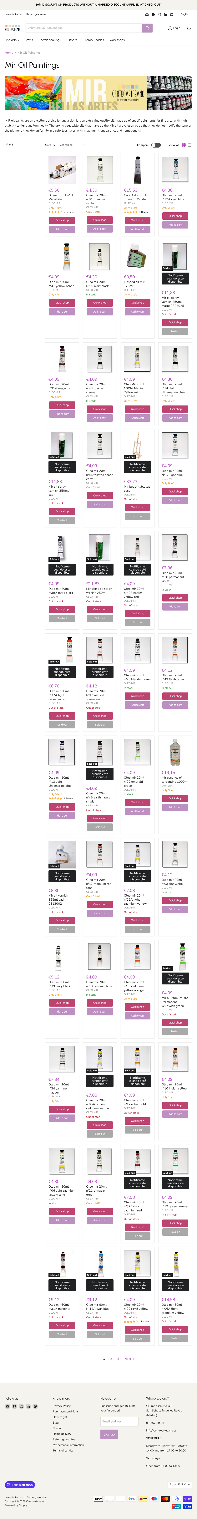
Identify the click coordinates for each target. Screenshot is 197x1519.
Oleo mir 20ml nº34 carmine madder (58, 1088)
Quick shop (62, 220)
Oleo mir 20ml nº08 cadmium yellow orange (134, 986)
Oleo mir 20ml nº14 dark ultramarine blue (173, 388)
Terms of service (63, 1450)
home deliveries (14, 14)
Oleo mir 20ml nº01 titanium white (96, 199)
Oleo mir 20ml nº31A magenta (59, 386)
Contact (58, 1428)
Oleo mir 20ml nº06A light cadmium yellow (135, 899)
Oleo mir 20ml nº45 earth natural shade (98, 797)
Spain (178, 1484)
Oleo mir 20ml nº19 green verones (175, 1204)
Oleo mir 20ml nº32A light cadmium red (58, 695)
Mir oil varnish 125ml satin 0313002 (58, 899)
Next (128, 1359)
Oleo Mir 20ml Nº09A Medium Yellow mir (134, 388)
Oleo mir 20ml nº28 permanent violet (173, 577)
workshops (117, 40)
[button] (175, 28)
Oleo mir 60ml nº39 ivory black (59, 984)
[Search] (147, 28)
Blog (56, 1423)
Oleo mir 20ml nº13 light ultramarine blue (60, 782)
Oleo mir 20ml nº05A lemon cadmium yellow (97, 1104)
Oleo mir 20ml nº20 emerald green (134, 782)
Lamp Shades (94, 40)
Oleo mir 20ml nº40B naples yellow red (134, 593)
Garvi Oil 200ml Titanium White (135, 197)
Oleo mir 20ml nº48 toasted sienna (96, 388)
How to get (60, 1417)
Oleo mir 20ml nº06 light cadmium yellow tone (61, 1191)
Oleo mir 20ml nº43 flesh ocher (173, 677)
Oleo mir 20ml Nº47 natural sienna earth (96, 695)
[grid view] (184, 145)
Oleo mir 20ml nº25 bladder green (137, 677)
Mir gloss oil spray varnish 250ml (99, 591)
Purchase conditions (65, 1411)
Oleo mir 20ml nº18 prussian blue (99, 984)
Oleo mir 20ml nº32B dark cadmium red (134, 1206)
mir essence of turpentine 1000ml (175, 780)
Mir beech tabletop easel (137, 489)
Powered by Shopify (16, 1505)
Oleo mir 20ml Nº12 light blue (172, 473)
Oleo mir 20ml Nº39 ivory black (97, 284)
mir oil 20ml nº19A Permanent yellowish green (175, 1002)
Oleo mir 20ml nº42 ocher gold (135, 1102)
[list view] (189, 145)
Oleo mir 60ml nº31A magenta (59, 1307)
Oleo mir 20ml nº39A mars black (60, 591)
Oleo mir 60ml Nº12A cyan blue (97, 1307)
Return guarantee (36, 14)
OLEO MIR (54, 203)
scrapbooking (50, 40)
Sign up (109, 1434)
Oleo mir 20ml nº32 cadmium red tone (98, 884)
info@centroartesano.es (161, 1430)
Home (9, 52)
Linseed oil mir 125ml (134, 284)
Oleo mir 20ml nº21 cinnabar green (96, 1191)
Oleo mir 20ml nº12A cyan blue (173, 197)
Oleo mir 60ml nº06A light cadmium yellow (173, 1309)
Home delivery (62, 1434)
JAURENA (129, 203)
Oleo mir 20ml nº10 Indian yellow (174, 1086)
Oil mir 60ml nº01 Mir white (60, 197)
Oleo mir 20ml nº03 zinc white (172, 882)
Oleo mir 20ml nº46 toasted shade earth (99, 475)
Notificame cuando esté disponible (175, 278)
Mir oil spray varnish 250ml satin (58, 491)
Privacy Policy (62, 1406)
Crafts (29, 40)
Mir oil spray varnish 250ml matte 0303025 (173, 302)
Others (73, 40)
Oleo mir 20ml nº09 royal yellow (136, 1307)
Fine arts (11, 40)
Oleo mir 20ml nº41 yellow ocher (61, 284)
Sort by (50, 145)
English (185, 14)
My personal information (68, 1445)
